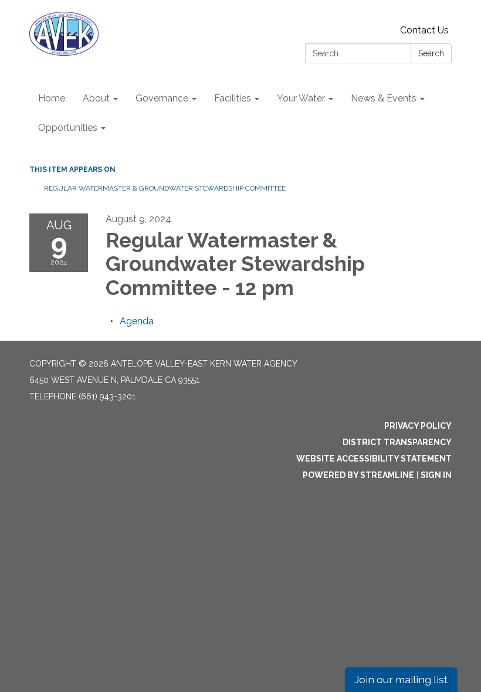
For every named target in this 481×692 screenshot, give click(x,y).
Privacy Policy (418, 425)
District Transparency (397, 442)
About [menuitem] (96, 98)
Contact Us (424, 30)
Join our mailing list (401, 679)
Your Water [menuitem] (301, 98)
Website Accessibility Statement (374, 458)
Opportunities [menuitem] (67, 127)
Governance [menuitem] (162, 98)
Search (431, 53)
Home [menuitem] (51, 98)
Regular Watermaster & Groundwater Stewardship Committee (165, 188)
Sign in (436, 475)
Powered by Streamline (358, 475)
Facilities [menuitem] (232, 98)
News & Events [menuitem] (383, 98)
